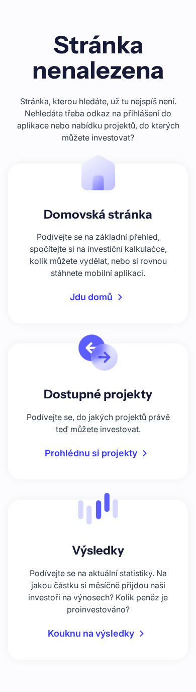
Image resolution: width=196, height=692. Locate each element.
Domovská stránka (98, 214)
